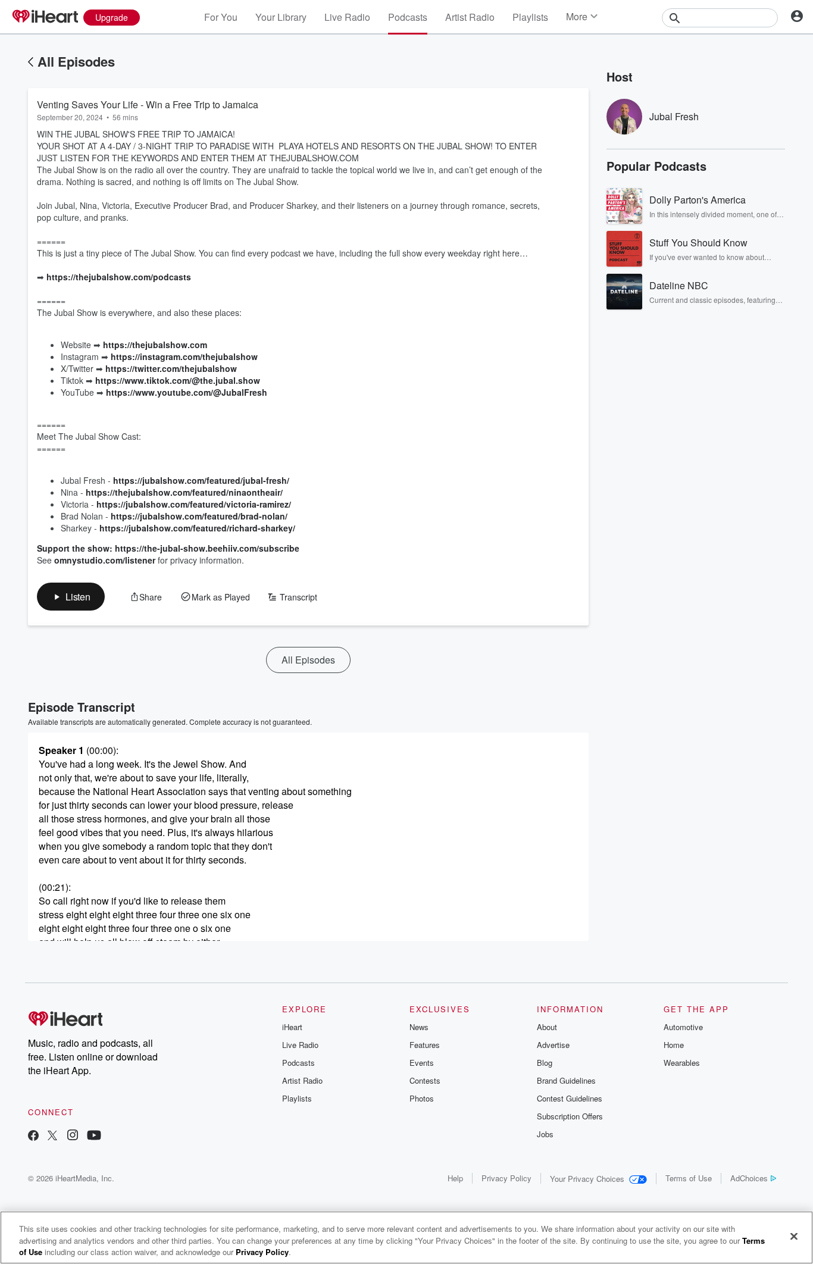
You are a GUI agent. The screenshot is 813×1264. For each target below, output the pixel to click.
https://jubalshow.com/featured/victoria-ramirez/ (193, 504)
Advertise (553, 1044)
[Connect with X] (52, 1136)
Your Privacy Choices (587, 1178)
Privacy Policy (506, 1178)
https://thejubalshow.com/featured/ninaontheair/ (184, 492)
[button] (71, 597)
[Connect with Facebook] (33, 1136)
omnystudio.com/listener (104, 560)
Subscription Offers (570, 1116)
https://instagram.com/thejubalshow (184, 356)
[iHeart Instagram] (72, 1136)
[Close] (794, 1236)
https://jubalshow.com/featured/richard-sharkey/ (197, 528)
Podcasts (407, 17)
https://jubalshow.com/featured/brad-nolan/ (199, 516)
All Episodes (76, 61)
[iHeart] (44, 17)
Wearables (682, 1062)
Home (674, 1044)
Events (421, 1062)
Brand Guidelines (566, 1080)
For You (220, 17)
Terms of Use (688, 1178)
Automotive (683, 1027)
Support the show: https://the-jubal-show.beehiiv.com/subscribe (168, 548)
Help (455, 1178)
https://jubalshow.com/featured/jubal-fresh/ (201, 480)
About (547, 1027)
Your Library (281, 17)
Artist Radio (470, 17)
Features (424, 1044)
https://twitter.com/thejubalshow (171, 368)
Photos (421, 1098)
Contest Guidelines (569, 1098)
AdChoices (749, 1178)
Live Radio (347, 17)
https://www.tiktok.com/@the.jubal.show (177, 380)
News (419, 1027)
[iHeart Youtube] (94, 1136)
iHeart (292, 1027)
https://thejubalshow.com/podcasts (118, 277)
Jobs (545, 1134)
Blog (544, 1062)
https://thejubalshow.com (155, 345)
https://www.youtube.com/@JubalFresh (186, 392)
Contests (424, 1080)
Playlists (530, 17)
